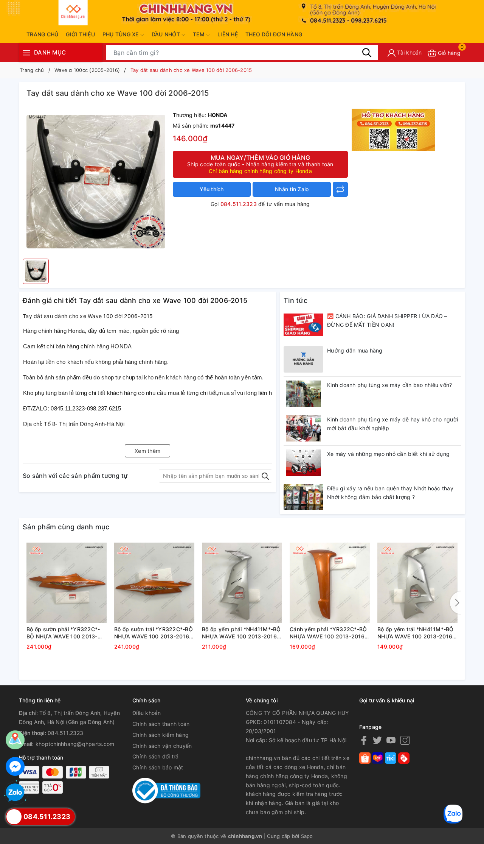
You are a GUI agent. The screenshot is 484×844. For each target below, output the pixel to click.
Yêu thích (211, 189)
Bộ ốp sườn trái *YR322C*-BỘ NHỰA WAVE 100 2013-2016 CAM (153, 633)
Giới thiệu (80, 34)
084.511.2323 (238, 204)
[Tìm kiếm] (366, 52)
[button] (455, 602)
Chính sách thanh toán (160, 724)
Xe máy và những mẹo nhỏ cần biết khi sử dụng (388, 454)
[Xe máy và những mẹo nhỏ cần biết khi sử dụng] (303, 462)
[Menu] (26, 53)
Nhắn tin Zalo (292, 189)
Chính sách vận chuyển (162, 746)
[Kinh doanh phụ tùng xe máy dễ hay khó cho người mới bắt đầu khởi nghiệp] (303, 428)
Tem (199, 34)
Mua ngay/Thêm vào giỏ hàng (260, 164)
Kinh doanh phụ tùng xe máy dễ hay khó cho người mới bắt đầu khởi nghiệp (392, 424)
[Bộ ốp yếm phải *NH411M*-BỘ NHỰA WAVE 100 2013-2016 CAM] (242, 583)
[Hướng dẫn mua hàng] (303, 359)
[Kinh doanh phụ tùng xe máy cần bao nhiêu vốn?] (303, 394)
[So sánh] (340, 189)
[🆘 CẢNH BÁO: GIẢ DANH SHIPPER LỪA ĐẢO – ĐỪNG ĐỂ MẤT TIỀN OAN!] (303, 325)
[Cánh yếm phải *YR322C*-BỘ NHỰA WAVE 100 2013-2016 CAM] (330, 583)
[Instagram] (405, 740)
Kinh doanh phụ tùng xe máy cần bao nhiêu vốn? (389, 385)
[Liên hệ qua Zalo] (15, 792)
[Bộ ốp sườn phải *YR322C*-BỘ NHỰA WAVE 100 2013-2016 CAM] (66, 583)
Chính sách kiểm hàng (160, 735)
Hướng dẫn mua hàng (355, 350)
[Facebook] (363, 740)
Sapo (307, 836)
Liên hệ (227, 34)
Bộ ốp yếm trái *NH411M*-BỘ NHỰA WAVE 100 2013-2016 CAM (415, 633)
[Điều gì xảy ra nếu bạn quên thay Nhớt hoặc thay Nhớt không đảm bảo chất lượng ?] (303, 497)
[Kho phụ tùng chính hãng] (393, 129)
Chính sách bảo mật (157, 767)
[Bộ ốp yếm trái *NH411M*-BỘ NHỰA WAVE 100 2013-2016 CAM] (417, 583)
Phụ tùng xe (121, 34)
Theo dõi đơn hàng (273, 34)
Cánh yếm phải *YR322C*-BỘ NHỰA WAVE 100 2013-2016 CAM (328, 633)
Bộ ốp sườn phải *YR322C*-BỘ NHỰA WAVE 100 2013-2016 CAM (63, 633)
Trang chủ (42, 34)
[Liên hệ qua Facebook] (15, 766)
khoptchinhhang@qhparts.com (75, 744)
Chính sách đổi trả (155, 756)
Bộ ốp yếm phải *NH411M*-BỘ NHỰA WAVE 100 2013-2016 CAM (241, 633)
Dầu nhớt (167, 34)
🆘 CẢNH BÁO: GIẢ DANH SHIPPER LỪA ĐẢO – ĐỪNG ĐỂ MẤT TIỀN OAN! (387, 320)
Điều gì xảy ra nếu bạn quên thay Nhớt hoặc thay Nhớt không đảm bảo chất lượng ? (390, 493)
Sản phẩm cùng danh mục (66, 527)
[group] (95, 181)
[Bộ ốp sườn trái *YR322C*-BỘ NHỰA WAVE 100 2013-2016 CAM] (154, 583)
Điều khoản (146, 713)
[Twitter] (377, 740)
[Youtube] (391, 740)
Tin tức (295, 300)
